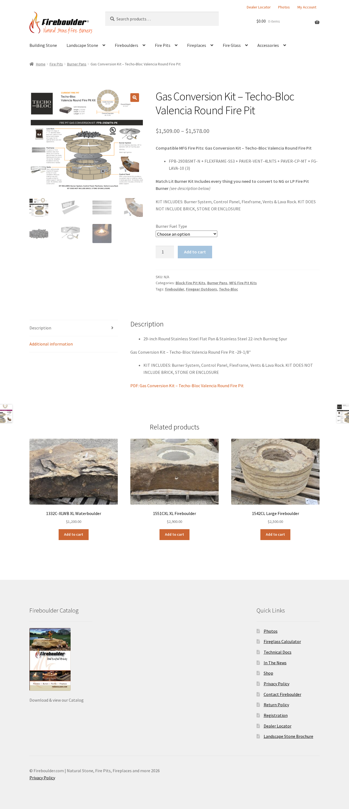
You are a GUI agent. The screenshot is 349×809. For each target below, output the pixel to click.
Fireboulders (126, 45)
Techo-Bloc (228, 289)
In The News (275, 662)
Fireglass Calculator (282, 641)
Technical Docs (277, 652)
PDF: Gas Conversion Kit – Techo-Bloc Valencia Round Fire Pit (187, 385)
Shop (268, 673)
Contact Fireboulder (282, 694)
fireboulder (174, 289)
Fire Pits (162, 45)
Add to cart (195, 251)
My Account (306, 7)
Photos (284, 7)
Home (41, 64)
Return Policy (276, 704)
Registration (276, 715)
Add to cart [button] (73, 534)
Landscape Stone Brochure (288, 736)
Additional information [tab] (51, 344)
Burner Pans (76, 64)
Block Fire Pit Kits (190, 282)
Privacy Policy (276, 683)
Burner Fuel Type (171, 226)
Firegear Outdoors (201, 289)
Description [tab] (40, 328)
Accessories (268, 45)
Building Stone (43, 45)
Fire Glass (232, 45)
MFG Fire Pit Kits (243, 282)
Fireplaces (196, 45)
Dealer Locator (259, 7)
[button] (134, 97)
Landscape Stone (82, 45)
